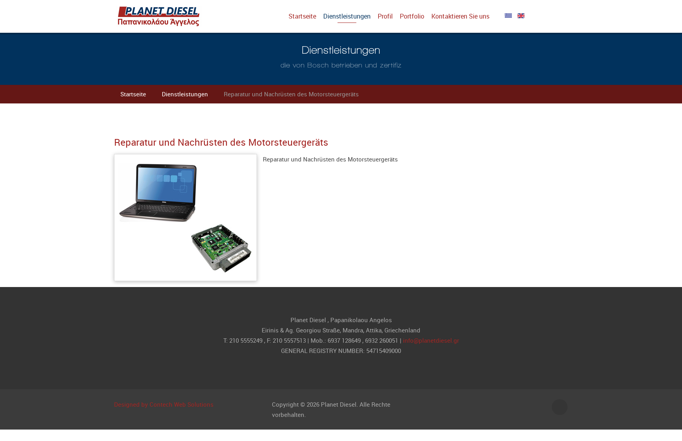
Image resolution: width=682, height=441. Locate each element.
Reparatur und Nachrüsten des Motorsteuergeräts (221, 142)
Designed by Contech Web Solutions (164, 404)
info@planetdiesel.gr (431, 340)
